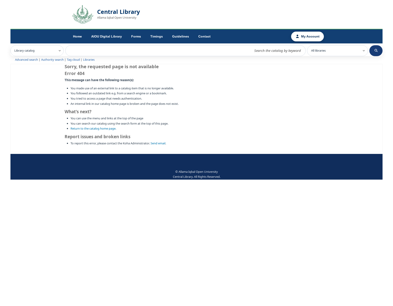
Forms (136, 36)
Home (77, 36)
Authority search (52, 60)
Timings (156, 36)
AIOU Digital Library (106, 36)
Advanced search (26, 60)
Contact (204, 36)
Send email (158, 143)
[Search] (376, 50)
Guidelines (180, 36)
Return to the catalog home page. (93, 128)
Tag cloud (73, 60)
